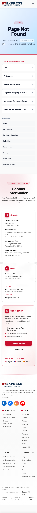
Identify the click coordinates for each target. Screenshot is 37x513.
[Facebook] (10, 403)
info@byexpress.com (12, 297)
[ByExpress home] (12, 4)
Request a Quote (18, 343)
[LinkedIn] (4, 403)
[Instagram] (16, 403)
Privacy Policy (4, 499)
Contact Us (18, 350)
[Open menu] (33, 4)
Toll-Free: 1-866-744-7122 (14, 289)
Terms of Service (17, 499)
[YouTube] (22, 403)
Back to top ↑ (31, 499)
